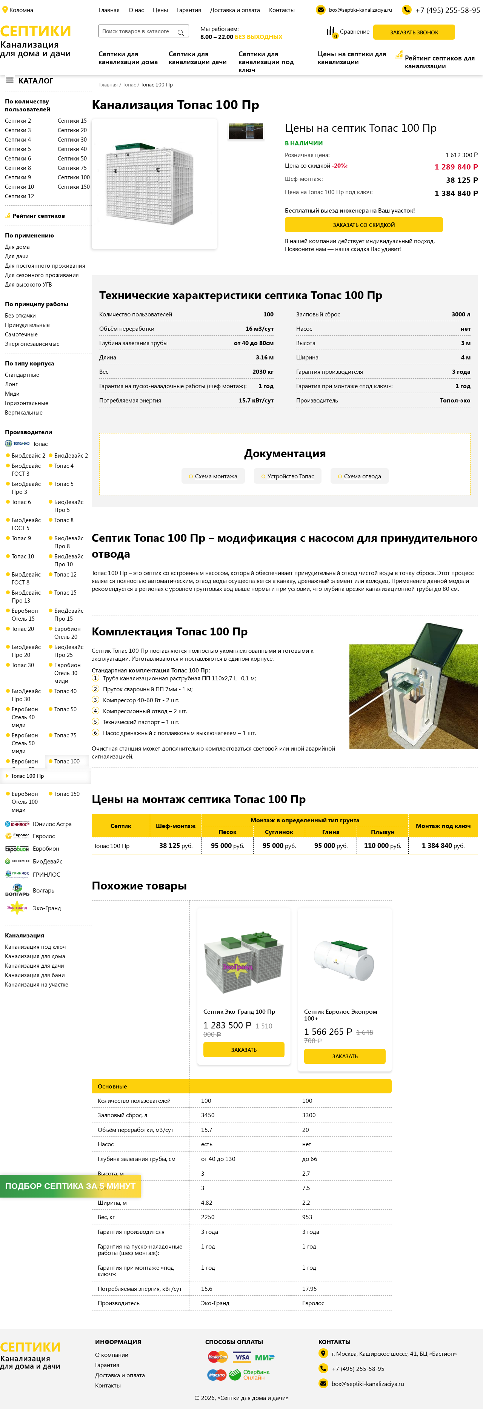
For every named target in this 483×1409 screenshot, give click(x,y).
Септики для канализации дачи (198, 58)
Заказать (244, 1049)
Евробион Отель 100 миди (25, 801)
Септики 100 (74, 177)
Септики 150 (74, 186)
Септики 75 (72, 167)
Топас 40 (65, 691)
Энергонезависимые (32, 343)
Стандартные (22, 374)
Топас (40, 443)
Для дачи (17, 256)
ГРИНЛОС (46, 874)
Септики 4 (18, 139)
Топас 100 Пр (27, 775)
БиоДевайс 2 (28, 455)
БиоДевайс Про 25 (68, 650)
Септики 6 (18, 158)
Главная (109, 10)
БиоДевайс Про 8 (68, 542)
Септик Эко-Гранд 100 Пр (239, 1011)
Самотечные (21, 334)
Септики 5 (18, 149)
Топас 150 (67, 793)
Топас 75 (65, 735)
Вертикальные (24, 412)
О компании (111, 1354)
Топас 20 (23, 628)
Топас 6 (21, 502)
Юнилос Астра (52, 824)
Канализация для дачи (34, 965)
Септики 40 (72, 149)
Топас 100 (67, 761)
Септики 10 (19, 186)
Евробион (46, 848)
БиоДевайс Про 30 (26, 695)
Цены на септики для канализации (352, 58)
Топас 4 (64, 465)
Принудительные (27, 324)
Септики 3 (18, 130)
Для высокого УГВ (28, 284)
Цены (160, 10)
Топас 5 (64, 483)
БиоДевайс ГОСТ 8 (26, 578)
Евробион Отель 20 (67, 632)
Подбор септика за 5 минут (70, 1186)
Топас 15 (65, 592)
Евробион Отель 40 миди (25, 717)
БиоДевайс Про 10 (68, 560)
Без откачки (20, 315)
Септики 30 (72, 139)
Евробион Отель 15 (25, 614)
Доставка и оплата (235, 10)
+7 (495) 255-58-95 (358, 1368)
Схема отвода (362, 476)
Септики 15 (72, 120)
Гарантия (189, 10)
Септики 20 (72, 130)
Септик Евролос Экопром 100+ (340, 1014)
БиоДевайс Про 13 (26, 596)
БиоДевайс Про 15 (68, 614)
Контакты (282, 10)
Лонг (11, 384)
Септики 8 (18, 167)
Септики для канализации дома (128, 58)
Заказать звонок (414, 32)
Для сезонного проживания (42, 275)
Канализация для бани (35, 975)
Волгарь (43, 890)
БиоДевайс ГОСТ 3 (26, 469)
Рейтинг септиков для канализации (440, 61)
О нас (136, 10)
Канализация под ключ (35, 946)
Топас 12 (65, 574)
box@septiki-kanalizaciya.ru (368, 1383)
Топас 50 (65, 709)
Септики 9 (18, 177)
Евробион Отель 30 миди (67, 672)
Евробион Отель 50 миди (25, 743)
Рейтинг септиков (38, 215)
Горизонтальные (26, 403)
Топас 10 (23, 556)
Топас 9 (21, 538)
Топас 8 (64, 520)
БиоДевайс (47, 861)
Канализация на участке (36, 984)
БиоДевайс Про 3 (26, 487)
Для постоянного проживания (45, 265)
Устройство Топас (291, 476)
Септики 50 (72, 158)
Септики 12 (19, 196)
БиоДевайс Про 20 (26, 650)
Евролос (44, 836)
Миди (12, 393)
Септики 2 (18, 120)
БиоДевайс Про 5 (68, 505)
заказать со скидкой (364, 224)
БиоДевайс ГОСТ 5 (26, 524)
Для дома (17, 246)
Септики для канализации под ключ (266, 62)
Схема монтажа (216, 476)
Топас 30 (23, 665)
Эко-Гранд (47, 908)
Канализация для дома (35, 956)
